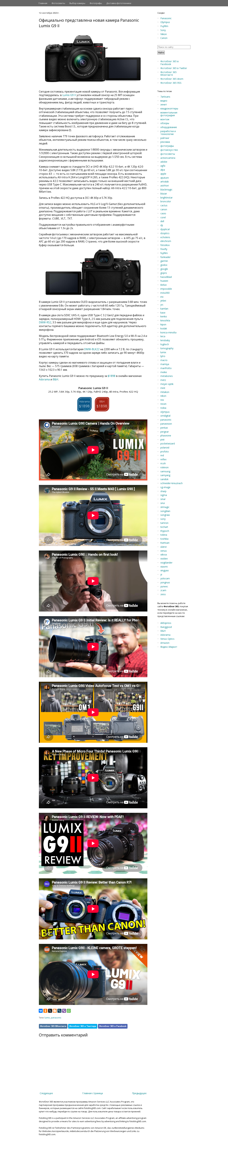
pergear (164, 431)
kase (162, 312)
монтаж (164, 119)
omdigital (165, 415)
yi (161, 574)
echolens (165, 237)
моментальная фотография (168, 114)
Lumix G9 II (69, 95)
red (162, 455)
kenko (163, 316)
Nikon (163, 34)
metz (163, 380)
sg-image (165, 487)
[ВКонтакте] (41, 1011)
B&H (55, 379)
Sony (163, 30)
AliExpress (165, 623)
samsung (165, 471)
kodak (163, 328)
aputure (164, 177)
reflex (163, 459)
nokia (163, 407)
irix (161, 296)
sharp (163, 491)
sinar (163, 499)
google (164, 268)
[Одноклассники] (45, 1011)
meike (163, 372)
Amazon (164, 642)
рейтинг (164, 138)
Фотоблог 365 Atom (171, 78)
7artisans (165, 96)
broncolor (165, 201)
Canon (163, 38)
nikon (163, 395)
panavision (166, 423)
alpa (162, 169)
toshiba (164, 538)
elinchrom (165, 241)
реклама (165, 141)
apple (163, 173)
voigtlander (166, 562)
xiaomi (164, 566)
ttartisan (164, 542)
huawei (164, 280)
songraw (165, 514)
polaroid (164, 447)
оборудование (168, 127)
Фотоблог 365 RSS (170, 82)
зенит (163, 104)
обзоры (164, 123)
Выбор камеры (77, 3)
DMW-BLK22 (91, 349)
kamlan (164, 308)
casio (163, 213)
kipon (163, 324)
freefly (163, 249)
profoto (164, 451)
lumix (47, 1017)
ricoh (163, 463)
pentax (164, 427)
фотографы (167, 145)
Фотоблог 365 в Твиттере (82, 1026)
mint (162, 388)
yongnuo (165, 582)
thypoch (164, 530)
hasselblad (166, 276)
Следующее (46, 1093)
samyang (165, 475)
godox (163, 264)
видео (163, 100)
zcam (163, 590)
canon (163, 209)
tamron (164, 522)
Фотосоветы (58, 3)
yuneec (164, 586)
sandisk (164, 479)
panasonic (56, 1017)
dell (162, 221)
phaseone (165, 435)
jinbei (163, 300)
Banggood (166, 627)
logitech (164, 344)
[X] (50, 1011)
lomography (166, 348)
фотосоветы (167, 153)
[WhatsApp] (69, 1011)
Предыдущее (139, 1093)
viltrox (163, 554)
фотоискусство (169, 149)
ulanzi (163, 546)
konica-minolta (168, 332)
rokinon (164, 467)
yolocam (165, 578)
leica (162, 336)
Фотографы (96, 3)
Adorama (44, 379)
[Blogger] (55, 1011)
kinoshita (165, 320)
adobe (163, 161)
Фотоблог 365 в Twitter (173, 68)
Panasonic (166, 18)
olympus (165, 411)
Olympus (165, 22)
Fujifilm (164, 26)
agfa (162, 165)
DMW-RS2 (45, 322)
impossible (166, 288)
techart (164, 526)
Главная (43, 3)
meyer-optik (166, 384)
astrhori (164, 185)
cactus (163, 205)
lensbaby (165, 340)
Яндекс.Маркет (168, 646)
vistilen (164, 558)
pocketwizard (167, 443)
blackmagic (166, 189)
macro (163, 360)
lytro (162, 356)
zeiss (163, 594)
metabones (166, 376)
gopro (163, 272)
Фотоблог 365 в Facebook (112, 1026)
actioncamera (167, 157)
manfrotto (166, 368)
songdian (165, 511)
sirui (162, 503)
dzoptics (164, 233)
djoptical (165, 229)
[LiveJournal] (59, 1011)
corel (163, 217)
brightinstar (166, 197)
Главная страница (92, 1093)
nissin (163, 403)
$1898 (111, 376)
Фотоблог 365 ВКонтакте (53, 1026)
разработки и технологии (168, 133)
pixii (162, 439)
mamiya (164, 364)
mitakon (164, 392)
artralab (164, 181)
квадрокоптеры (169, 108)
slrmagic (164, 507)
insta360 (165, 292)
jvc (161, 304)
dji (161, 225)
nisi (162, 399)
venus (163, 550)
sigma (163, 495)
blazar (163, 193)
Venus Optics (167, 638)
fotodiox (165, 245)
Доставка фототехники (118, 3)
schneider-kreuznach (171, 483)
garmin (164, 260)
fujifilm (164, 253)
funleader (165, 257)
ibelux (163, 284)
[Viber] (64, 1011)
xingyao (164, 570)
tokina (163, 534)
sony (163, 518)
